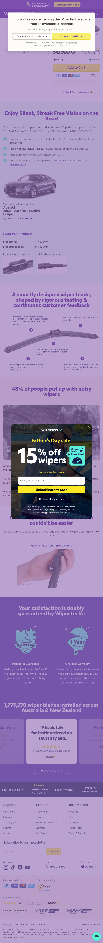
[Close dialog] (89, 427)
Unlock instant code (51, 489)
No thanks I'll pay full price (51, 499)
